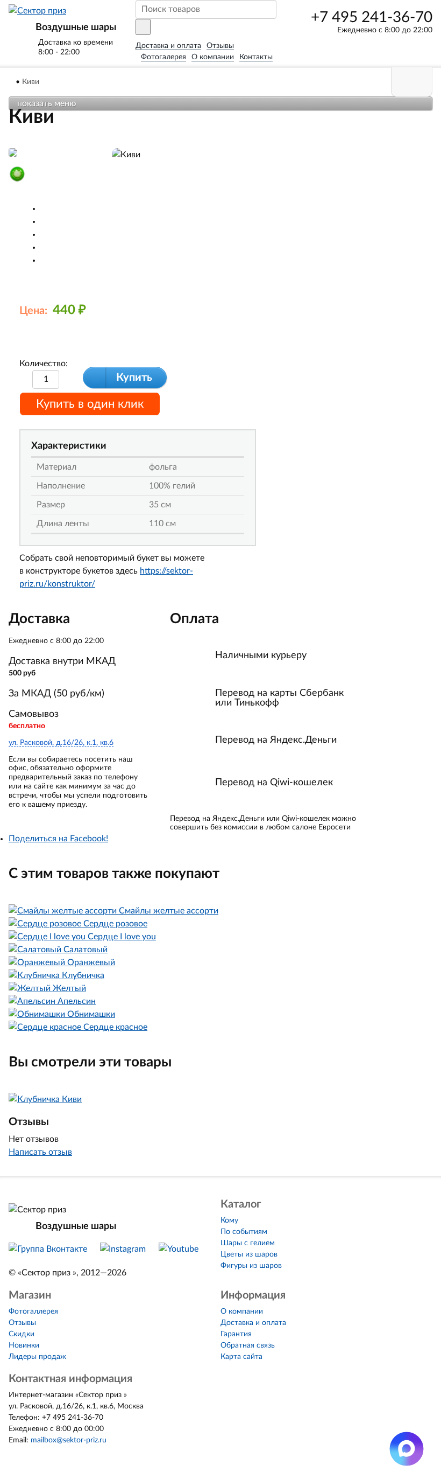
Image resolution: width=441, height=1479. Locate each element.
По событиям (243, 1232)
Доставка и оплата (168, 46)
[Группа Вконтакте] (48, 1249)
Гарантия (236, 1334)
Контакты (256, 57)
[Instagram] (123, 1249)
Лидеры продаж (37, 1357)
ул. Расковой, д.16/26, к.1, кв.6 (61, 743)
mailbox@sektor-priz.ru (68, 1440)
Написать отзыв (40, 1152)
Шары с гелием (247, 1243)
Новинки (24, 1345)
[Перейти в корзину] (411, 82)
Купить (134, 377)
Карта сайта (241, 1357)
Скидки (21, 1334)
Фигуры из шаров (251, 1265)
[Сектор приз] (37, 10)
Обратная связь (247, 1345)
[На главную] (12, 82)
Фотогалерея (163, 57)
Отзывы (220, 46)
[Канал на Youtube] (178, 1249)
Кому (229, 1220)
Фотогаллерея (33, 1311)
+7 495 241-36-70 (371, 17)
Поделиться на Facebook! (58, 838)
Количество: (43, 363)
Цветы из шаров (249, 1254)
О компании (212, 57)
